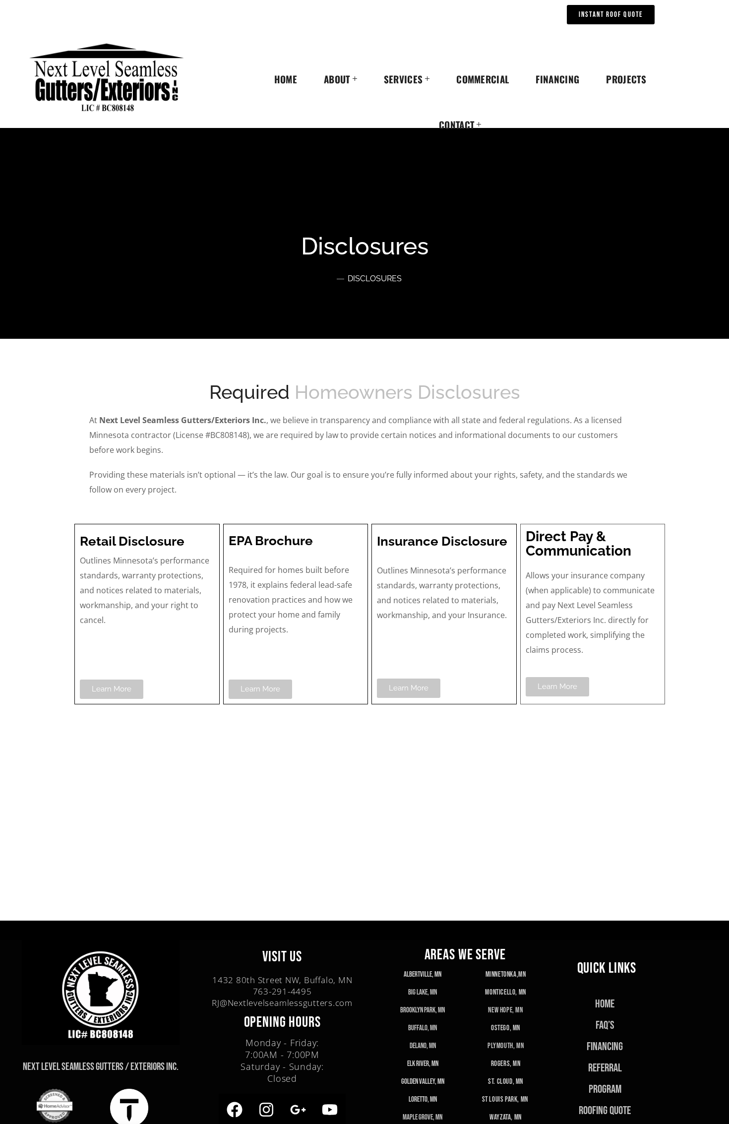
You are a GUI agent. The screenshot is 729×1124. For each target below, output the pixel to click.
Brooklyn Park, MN (422, 1010)
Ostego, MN (505, 1028)
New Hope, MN (505, 1010)
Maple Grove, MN (422, 1117)
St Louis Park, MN (506, 1099)
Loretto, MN (423, 1099)
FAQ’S (605, 1025)
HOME (604, 1004)
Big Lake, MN (422, 992)
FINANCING (605, 1047)
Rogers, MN (506, 1063)
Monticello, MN (505, 992)
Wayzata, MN (505, 1117)
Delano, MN (423, 1046)
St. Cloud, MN (505, 1081)
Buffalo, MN (422, 1028)
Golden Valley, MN (422, 1081)
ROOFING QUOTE (605, 1111)
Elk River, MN (422, 1063)
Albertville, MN (422, 974)
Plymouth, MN (505, 1046)
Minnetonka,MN (506, 974)
